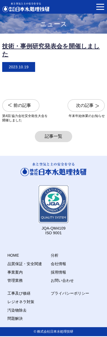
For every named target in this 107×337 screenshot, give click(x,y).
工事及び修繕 (18, 293)
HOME (13, 255)
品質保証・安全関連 (24, 264)
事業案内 (15, 272)
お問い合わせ (62, 280)
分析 (54, 255)
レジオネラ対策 (20, 302)
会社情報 (58, 264)
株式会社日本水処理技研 (55, 331)
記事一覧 (53, 136)
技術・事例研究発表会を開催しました (51, 50)
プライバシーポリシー (70, 293)
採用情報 (58, 272)
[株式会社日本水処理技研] (25, 7)
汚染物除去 (17, 310)
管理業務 (15, 280)
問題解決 (15, 318)
